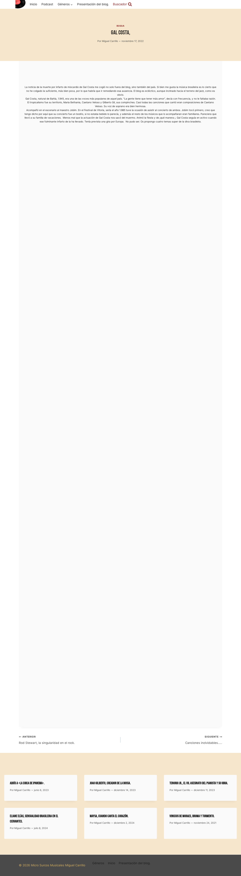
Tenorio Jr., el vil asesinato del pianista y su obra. (199, 783)
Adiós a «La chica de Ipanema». (27, 783)
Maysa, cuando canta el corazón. (109, 816)
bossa (121, 25)
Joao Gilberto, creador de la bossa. (110, 783)
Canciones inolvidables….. (203, 740)
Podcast (47, 4)
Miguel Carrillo (110, 41)
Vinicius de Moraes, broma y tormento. (192, 816)
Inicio (33, 4)
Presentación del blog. (93, 4)
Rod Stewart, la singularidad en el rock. (47, 740)
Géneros (98, 863)
